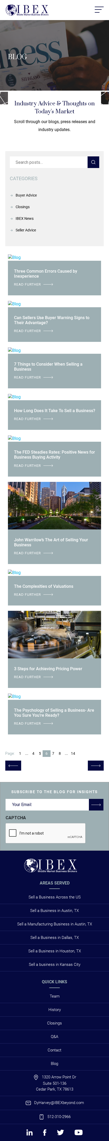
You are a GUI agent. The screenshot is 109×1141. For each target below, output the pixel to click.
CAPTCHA (16, 817)
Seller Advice (26, 230)
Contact (54, 1050)
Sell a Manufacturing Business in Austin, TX (54, 924)
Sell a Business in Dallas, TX (54, 937)
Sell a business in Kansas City (54, 964)
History (54, 1009)
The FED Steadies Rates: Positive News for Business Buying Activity (54, 455)
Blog (54, 1063)
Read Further (27, 284)
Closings (23, 207)
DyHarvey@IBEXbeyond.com (59, 1102)
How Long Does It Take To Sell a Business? (54, 410)
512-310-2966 (59, 1116)
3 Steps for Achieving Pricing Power (48, 668)
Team (55, 996)
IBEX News (25, 218)
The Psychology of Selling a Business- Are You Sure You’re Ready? (54, 713)
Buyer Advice (26, 195)
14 (73, 753)
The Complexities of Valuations (43, 586)
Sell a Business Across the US (55, 897)
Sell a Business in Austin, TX (54, 910)
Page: (10, 753)
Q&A (54, 1036)
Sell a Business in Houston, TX (54, 951)
